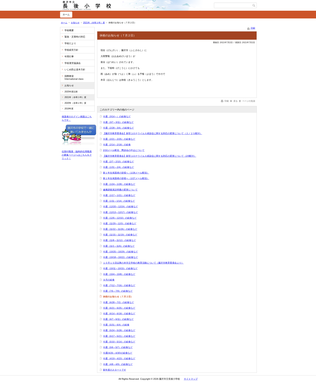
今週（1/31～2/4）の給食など (118, 167)
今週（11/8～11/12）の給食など (119, 240)
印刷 (252, 28)
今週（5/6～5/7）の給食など (118, 347)
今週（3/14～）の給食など (117, 116)
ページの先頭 (248, 101)
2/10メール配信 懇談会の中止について (124, 150)
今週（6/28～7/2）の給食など (118, 302)
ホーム (66, 14)
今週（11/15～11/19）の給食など (120, 234)
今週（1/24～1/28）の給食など (119, 184)
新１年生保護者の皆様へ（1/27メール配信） (126, 178)
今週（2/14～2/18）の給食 (117, 144)
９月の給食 (109, 279)
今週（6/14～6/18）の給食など (119, 313)
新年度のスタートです (114, 369)
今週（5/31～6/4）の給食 (116, 324)
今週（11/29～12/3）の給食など (119, 223)
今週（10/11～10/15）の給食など (120, 268)
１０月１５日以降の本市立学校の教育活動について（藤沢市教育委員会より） (143, 262)
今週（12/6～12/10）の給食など (120, 218)
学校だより (70, 43)
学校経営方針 (71, 50)
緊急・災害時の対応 (75, 36)
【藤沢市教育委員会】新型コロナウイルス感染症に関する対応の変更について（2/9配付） (149, 156)
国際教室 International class (74, 77)
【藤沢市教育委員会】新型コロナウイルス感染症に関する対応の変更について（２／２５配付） (152, 133)
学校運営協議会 (73, 63)
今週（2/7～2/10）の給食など (118, 161)
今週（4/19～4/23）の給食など (119, 358)
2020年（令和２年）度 (75, 103)
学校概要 (69, 30)
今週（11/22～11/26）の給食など (120, 229)
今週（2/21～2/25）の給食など (119, 139)
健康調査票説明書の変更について (120, 189)
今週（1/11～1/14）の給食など (119, 201)
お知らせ (75, 22)
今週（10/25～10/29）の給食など (120, 251)
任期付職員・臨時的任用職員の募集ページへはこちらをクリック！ (77, 155)
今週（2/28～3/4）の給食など (118, 127)
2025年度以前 (71, 91)
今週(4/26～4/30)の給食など (117, 353)
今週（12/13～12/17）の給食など (120, 212)
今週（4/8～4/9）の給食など (118, 364)
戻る (235, 101)
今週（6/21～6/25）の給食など (119, 308)
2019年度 (69, 108)
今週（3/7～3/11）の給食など (118, 122)
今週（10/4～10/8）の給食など (119, 274)
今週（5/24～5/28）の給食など (119, 330)
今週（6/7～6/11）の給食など (118, 319)
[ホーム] (137, 5)
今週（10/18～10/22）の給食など (120, 257)
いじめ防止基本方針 (75, 69)
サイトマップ (191, 379)
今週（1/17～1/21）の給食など (119, 195)
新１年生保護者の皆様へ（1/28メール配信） (126, 172)
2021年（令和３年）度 (94, 22)
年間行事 (69, 56)
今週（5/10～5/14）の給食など (119, 341)
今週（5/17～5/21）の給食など (119, 336)
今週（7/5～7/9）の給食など (118, 291)
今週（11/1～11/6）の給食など (119, 246)
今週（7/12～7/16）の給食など (119, 285)
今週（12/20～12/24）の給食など (120, 206)
